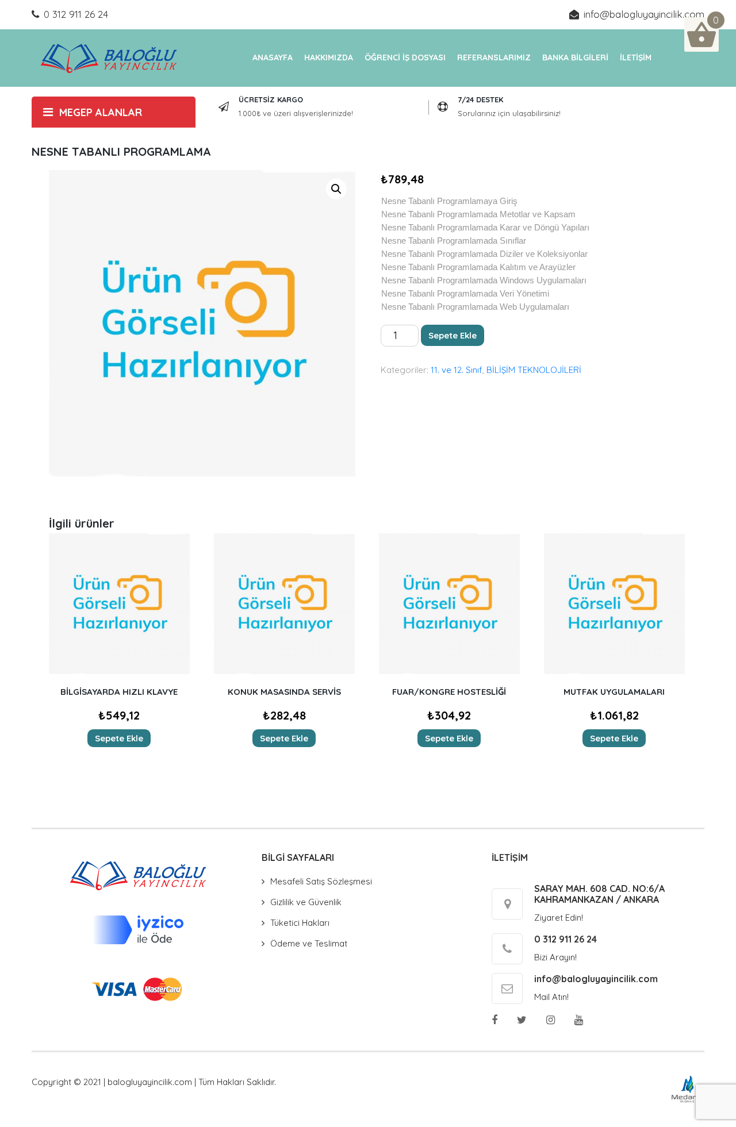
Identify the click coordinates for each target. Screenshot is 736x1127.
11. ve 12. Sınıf (456, 369)
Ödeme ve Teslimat (308, 943)
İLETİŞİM (635, 57)
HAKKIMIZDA (328, 57)
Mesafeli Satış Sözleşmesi (321, 881)
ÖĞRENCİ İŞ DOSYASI (405, 57)
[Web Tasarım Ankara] (687, 1088)
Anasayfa (272, 57)
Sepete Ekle (452, 335)
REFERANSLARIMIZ (494, 57)
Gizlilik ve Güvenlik (306, 902)
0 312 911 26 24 (76, 14)
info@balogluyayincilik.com (644, 14)
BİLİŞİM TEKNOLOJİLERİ (533, 369)
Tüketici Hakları (299, 922)
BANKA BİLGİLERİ (575, 57)
